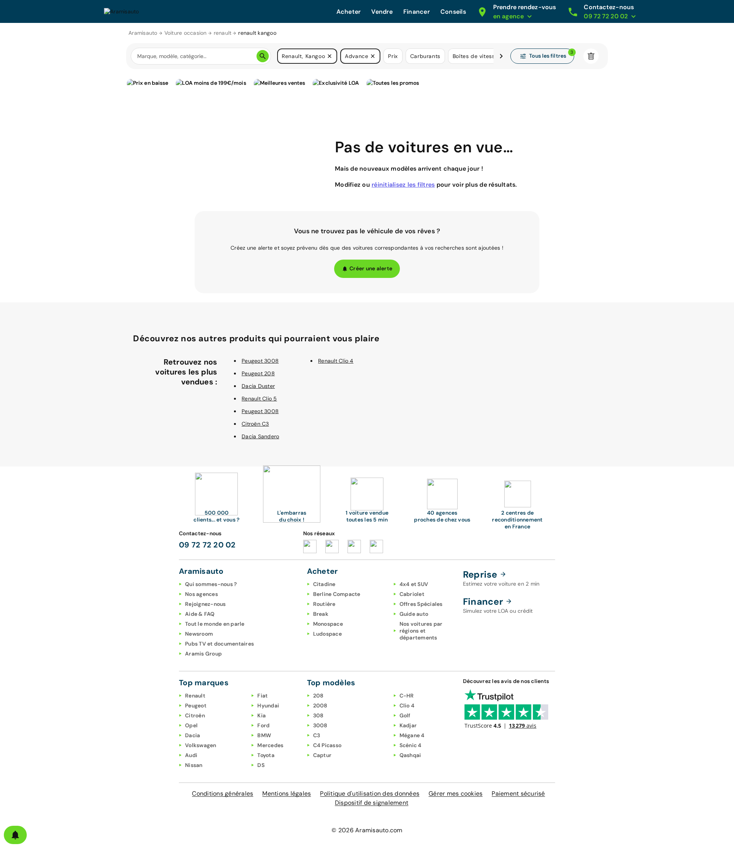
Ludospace (327, 633)
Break (320, 613)
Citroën (195, 715)
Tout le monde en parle (215, 623)
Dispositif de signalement (371, 803)
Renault (195, 695)
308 (318, 715)
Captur (322, 755)
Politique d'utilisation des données (369, 794)
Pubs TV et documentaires (219, 643)
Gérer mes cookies (455, 794)
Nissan (194, 765)
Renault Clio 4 (336, 360)
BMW (264, 735)
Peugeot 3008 (260, 360)
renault (223, 32)
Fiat (262, 695)
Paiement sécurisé (518, 794)
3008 (320, 725)
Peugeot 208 (258, 373)
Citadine (324, 584)
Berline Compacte (337, 594)
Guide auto (414, 613)
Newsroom (199, 633)
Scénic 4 (410, 745)
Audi (191, 755)
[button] (329, 56)
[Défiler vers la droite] (501, 56)
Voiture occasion (185, 32)
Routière (324, 604)
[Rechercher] (263, 56)
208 (318, 695)
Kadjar (408, 725)
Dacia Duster (258, 386)
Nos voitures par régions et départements (421, 630)
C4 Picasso (327, 745)
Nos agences (201, 594)
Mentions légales (286, 794)
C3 (316, 735)
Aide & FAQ (200, 613)
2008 (320, 705)
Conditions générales (222, 794)
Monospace (328, 623)
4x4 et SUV (414, 584)
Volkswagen (200, 745)
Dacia (192, 735)
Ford (263, 725)
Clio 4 (407, 705)
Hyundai (268, 705)
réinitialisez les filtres (403, 185)
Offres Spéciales (421, 604)
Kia (261, 715)
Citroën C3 (255, 423)
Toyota (265, 755)
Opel (191, 725)
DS (261, 765)
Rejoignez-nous (205, 604)
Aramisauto (143, 32)
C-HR (406, 695)
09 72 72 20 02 (207, 545)
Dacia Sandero (260, 436)
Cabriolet (411, 594)
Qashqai (410, 755)
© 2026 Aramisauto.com (366, 830)
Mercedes (270, 745)
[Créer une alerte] (15, 835)
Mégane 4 (412, 735)
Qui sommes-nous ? (211, 584)
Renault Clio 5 (259, 398)
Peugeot (195, 705)
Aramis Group (203, 653)
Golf (405, 715)
